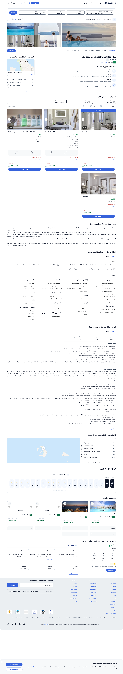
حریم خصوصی (40, 667)
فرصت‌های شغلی (74, 589)
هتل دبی (79, 617)
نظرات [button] (68, 50)
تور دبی (26, 617)
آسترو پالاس (111, 514)
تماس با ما (75, 586)
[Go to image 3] (47, 510)
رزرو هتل (109, 19)
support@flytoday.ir (14, 591)
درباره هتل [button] (98, 50)
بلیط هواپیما (113, 583)
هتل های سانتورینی (101, 19)
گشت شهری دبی (14, 617)
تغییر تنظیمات (14, 669)
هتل (95, 3)
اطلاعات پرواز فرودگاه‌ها (111, 613)
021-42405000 (34, 591)
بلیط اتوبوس (113, 592)
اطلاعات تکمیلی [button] (93, 580)
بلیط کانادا (51, 617)
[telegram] (12, 624)
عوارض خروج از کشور (92, 598)
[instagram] (20, 624)
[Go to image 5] (73, 510)
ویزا (115, 595)
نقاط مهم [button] (80, 50)
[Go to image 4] (74, 510)
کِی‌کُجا (115, 610)
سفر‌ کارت (75, 595)
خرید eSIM (113, 607)
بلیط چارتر (114, 617)
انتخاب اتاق (11, 50)
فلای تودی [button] (74, 580)
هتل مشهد (73, 617)
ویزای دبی (31, 617)
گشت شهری (114, 601)
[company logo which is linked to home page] (109, 3)
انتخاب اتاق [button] (104, 50)
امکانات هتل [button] (91, 50)
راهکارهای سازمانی (93, 601)
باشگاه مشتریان (93, 595)
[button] (84, 3)
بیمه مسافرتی (113, 604)
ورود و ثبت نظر (111, 570)
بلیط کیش (62, 617)
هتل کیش (68, 617)
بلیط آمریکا (45, 617)
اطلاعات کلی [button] (112, 50)
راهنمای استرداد (93, 583)
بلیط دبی (96, 617)
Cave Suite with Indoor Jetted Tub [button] (55, 132)
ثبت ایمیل (13, 585)
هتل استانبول (84, 617)
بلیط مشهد (91, 617)
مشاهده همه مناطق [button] (30, 91)
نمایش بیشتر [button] (113, 429)
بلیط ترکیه (57, 617)
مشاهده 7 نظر (74, 573)
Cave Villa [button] (85, 196)
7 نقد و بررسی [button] (104, 62)
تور (115, 598)
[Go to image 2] (103, 510)
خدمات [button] (114, 580)
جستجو (13, 12)
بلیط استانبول (102, 617)
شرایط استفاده (32, 667)
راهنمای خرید (93, 586)
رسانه (76, 601)
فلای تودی (46, 624)
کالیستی (113, 528)
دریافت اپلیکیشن (73, 598)
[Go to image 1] (104, 510)
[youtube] (24, 624)
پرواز (100, 3)
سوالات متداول (93, 592)
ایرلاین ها (108, 617)
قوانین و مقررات (93, 589)
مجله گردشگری (74, 592)
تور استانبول (21, 617)
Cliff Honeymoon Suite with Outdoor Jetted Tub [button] (22, 132)
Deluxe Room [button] (86, 132)
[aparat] (8, 624)
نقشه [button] (32, 74)
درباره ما (75, 583)
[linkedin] (16, 624)
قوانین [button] (85, 50)
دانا (31, 528)
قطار (91, 3)
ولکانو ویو (84, 514)
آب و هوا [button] (74, 50)
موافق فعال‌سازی (14, 664)
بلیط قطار (114, 589)
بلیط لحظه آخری (38, 617)
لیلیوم (113, 534)
